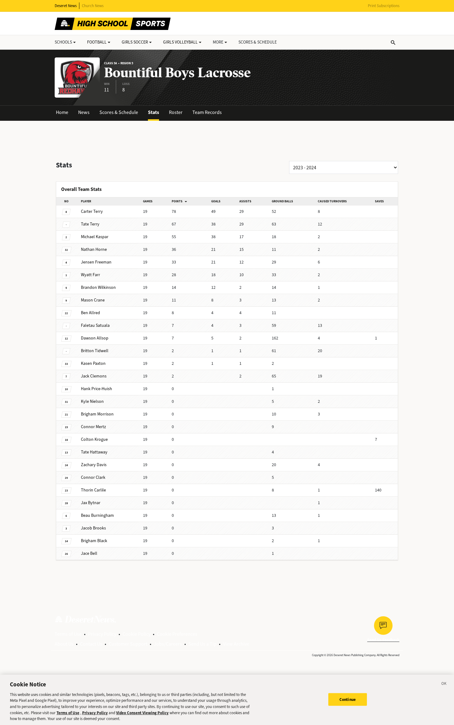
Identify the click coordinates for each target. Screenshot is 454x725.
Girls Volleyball (180, 42)
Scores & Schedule (118, 112)
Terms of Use (68, 634)
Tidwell (94, 351)
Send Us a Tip (202, 644)
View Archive (236, 644)
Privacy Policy (102, 634)
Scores (257, 42)
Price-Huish (96, 389)
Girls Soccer (135, 42)
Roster (176, 112)
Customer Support (128, 644)
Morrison (97, 414)
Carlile (93, 490)
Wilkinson (98, 287)
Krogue (94, 439)
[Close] (444, 684)
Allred (90, 313)
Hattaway (94, 452)
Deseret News (66, 5)
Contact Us (91, 644)
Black (94, 541)
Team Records (207, 112)
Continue (347, 699)
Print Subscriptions (383, 5)
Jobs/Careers (168, 644)
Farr (90, 275)
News (84, 112)
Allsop (94, 338)
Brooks (93, 528)
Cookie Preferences (177, 634)
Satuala (95, 325)
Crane (93, 300)
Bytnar (90, 503)
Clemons (94, 376)
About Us (64, 644)
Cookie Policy (136, 634)
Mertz (93, 427)
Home (62, 112)
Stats (153, 112)
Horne (94, 249)
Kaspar (94, 237)
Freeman (96, 262)
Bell (89, 553)
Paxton (93, 363)
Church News (92, 5)
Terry (92, 211)
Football (97, 42)
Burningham (97, 515)
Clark (93, 477)
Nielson (92, 401)
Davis (94, 465)
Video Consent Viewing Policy (142, 712)
